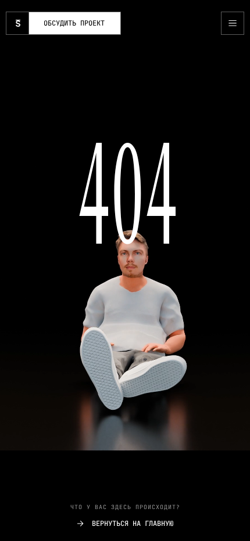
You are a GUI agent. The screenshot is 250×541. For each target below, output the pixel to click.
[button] (232, 23)
